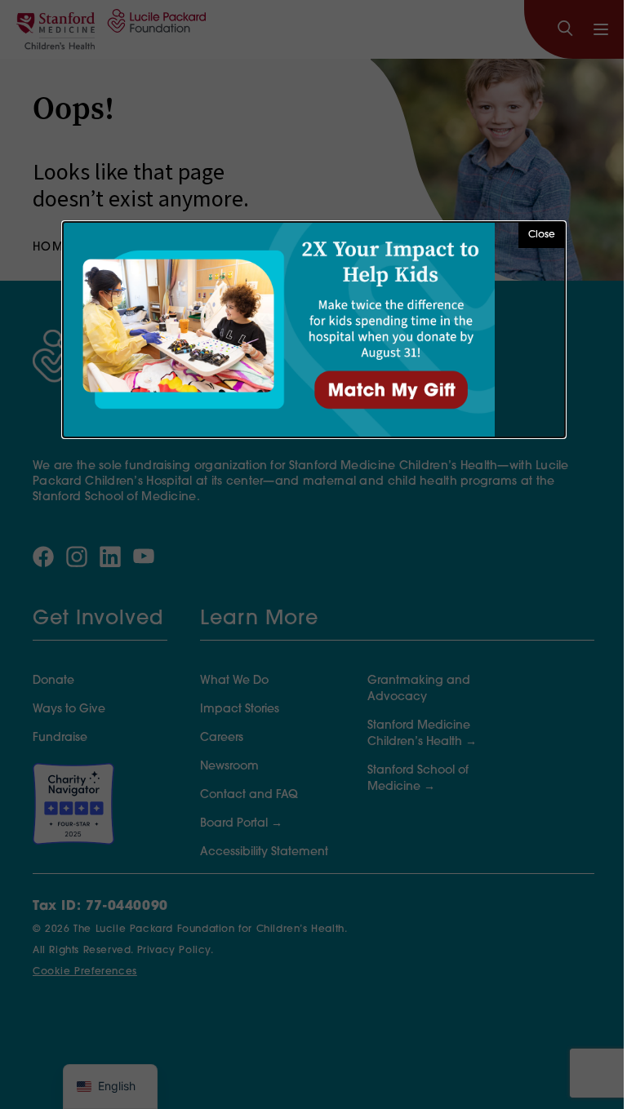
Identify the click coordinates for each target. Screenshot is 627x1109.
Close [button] (541, 235)
